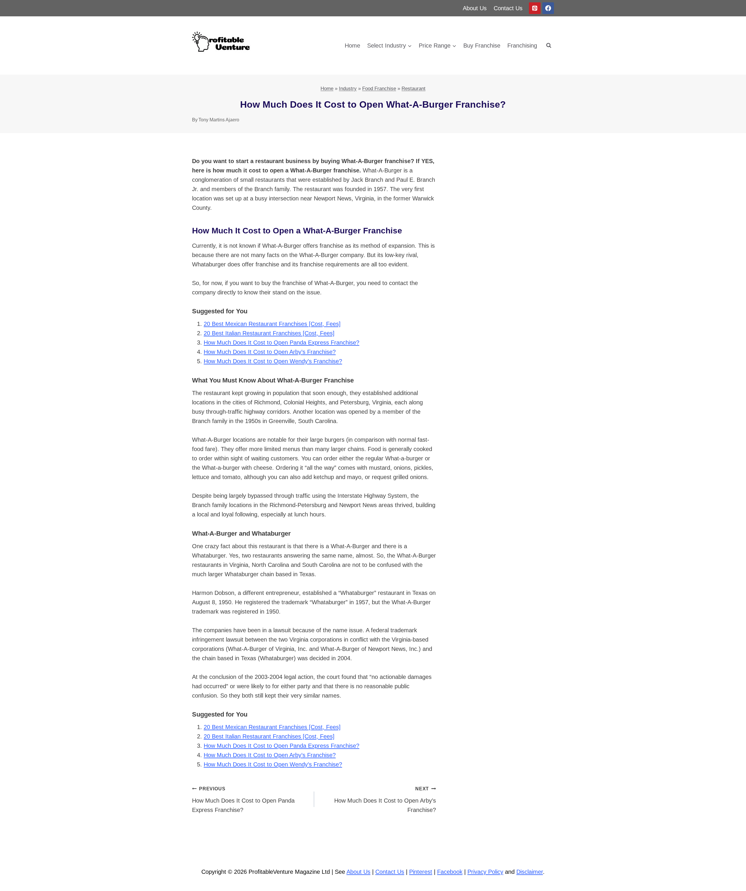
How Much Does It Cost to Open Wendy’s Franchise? (273, 361)
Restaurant (413, 88)
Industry (348, 88)
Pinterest (420, 872)
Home (352, 45)
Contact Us (508, 8)
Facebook (449, 872)
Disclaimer (529, 872)
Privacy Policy (485, 872)
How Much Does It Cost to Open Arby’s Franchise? (270, 352)
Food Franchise (379, 88)
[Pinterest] (535, 8)
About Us (475, 8)
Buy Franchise (481, 45)
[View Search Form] (548, 45)
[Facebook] (548, 8)
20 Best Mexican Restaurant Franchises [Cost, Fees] (272, 324)
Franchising (522, 45)
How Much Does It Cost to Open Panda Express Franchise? (281, 342)
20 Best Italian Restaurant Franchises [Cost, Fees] (269, 333)
